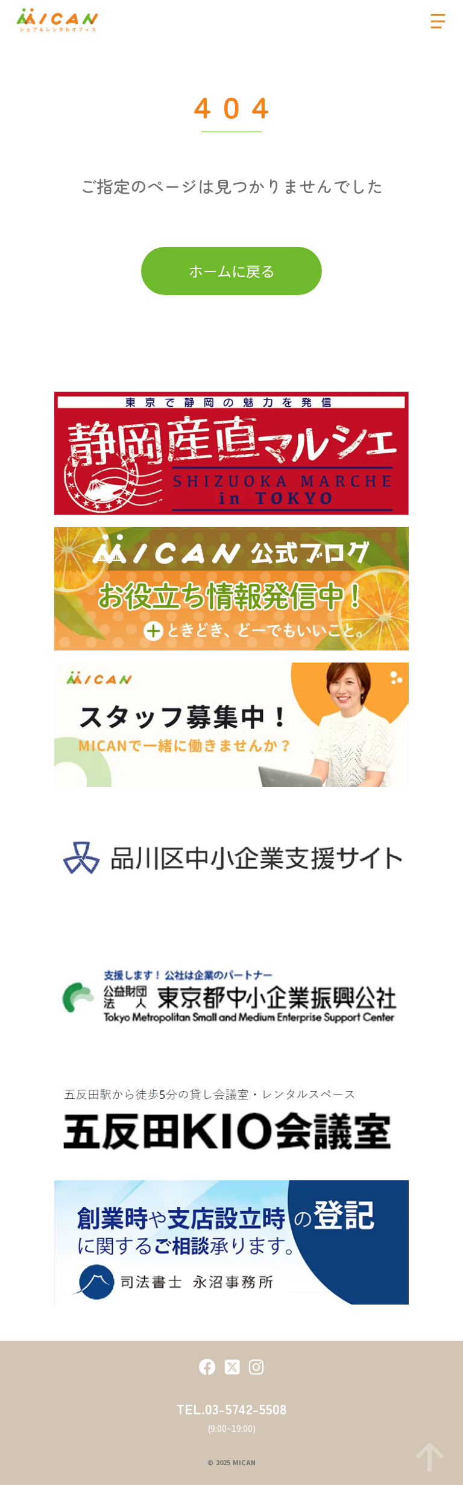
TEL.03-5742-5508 (231, 1408)
